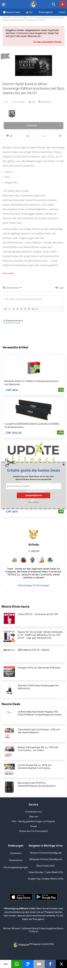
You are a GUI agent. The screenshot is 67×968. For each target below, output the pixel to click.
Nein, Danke (33, 502)
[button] (33, 470)
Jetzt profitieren (33, 495)
